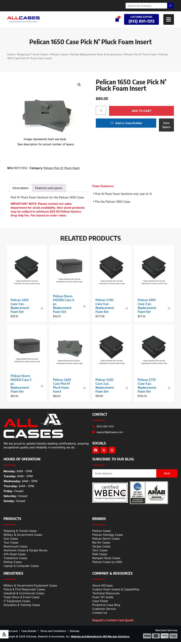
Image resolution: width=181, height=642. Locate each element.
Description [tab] (21, 188)
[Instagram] (112, 450)
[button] (79, 85)
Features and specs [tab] (48, 188)
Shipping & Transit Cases (32, 54)
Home (10, 54)
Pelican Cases (59, 54)
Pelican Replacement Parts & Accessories (95, 54)
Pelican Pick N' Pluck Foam (140, 54)
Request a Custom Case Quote (113, 620)
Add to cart (141, 111)
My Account (11, 630)
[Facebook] (95, 450)
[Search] (170, 6)
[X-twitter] (103, 450)
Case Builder (28, 630)
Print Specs (166, 125)
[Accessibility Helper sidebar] (4, 634)
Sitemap (74, 630)
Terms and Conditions (53, 630)
